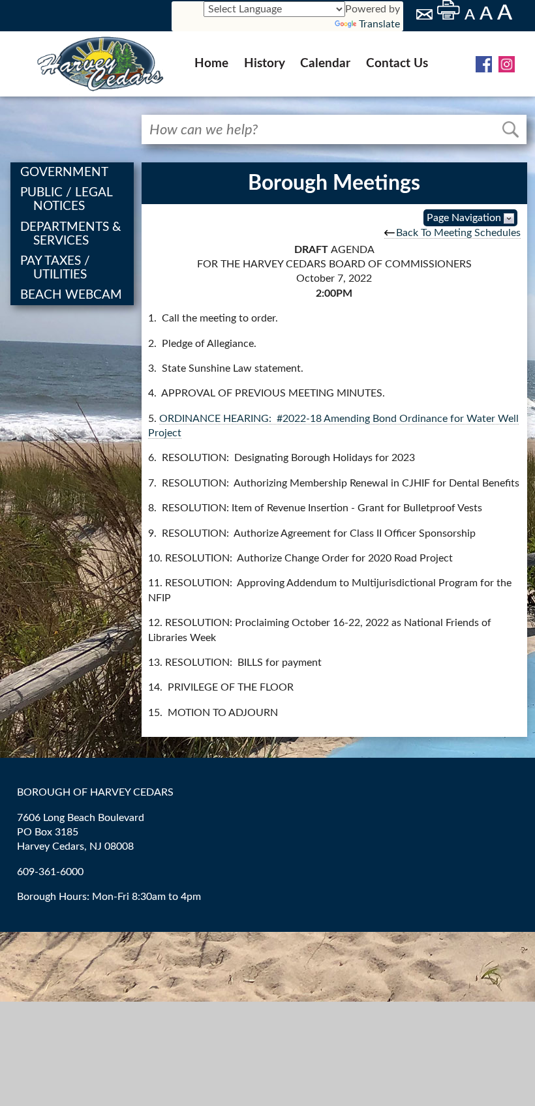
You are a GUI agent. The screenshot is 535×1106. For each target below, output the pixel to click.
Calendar (325, 63)
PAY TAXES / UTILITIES (57, 268)
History (264, 63)
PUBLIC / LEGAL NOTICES (68, 200)
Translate (379, 24)
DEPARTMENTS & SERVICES (72, 234)
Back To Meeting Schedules (458, 233)
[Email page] (425, 16)
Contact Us (397, 63)
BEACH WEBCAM (73, 295)
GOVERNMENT (66, 172)
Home (211, 63)
